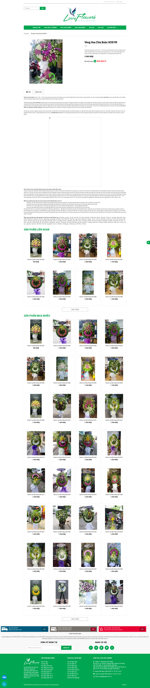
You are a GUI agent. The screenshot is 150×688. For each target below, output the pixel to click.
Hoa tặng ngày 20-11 (47, 678)
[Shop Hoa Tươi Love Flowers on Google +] (111, 647)
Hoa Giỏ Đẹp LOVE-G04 (14, 683)
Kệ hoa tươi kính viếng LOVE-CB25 (36, 569)
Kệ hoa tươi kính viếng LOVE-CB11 (88, 420)
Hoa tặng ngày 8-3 (46, 672)
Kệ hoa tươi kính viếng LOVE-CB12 (114, 420)
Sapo (57, 684)
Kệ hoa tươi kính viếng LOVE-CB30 (62, 606)
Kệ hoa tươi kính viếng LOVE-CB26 (62, 569)
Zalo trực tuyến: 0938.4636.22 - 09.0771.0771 (108, 674)
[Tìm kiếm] (43, 8)
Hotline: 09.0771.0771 (109, 1)
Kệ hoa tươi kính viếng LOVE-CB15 (88, 457)
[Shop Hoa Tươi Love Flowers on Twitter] (95, 647)
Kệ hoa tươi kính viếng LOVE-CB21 (36, 532)
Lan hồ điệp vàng (72, 666)
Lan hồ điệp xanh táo (73, 670)
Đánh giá (38, 92)
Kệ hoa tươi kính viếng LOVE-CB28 (114, 569)
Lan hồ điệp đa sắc (72, 674)
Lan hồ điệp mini (72, 676)
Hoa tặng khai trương (47, 668)
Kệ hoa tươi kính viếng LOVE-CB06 (88, 296)
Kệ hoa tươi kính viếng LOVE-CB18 (62, 494)
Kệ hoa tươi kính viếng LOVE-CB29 (36, 606)
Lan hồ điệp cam (72, 672)
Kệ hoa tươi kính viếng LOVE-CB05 (88, 259)
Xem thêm (75, 309)
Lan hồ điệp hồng (72, 668)
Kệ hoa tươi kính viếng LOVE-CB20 (114, 494)
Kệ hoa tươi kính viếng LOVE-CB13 (36, 457)
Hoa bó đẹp (44, 662)
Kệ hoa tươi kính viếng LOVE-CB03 (62, 259)
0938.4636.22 (101, 61)
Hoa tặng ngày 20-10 (47, 676)
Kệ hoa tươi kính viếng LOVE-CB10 (62, 420)
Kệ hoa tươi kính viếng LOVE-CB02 (36, 296)
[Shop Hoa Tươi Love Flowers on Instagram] (106, 647)
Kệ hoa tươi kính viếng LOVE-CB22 (62, 532)
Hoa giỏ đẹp (44, 664)
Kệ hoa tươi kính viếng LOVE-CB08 (114, 296)
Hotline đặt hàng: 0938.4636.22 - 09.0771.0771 (108, 671)
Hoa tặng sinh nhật (46, 666)
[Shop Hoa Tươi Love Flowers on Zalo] (101, 647)
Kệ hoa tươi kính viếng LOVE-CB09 (36, 420)
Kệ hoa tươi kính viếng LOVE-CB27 (88, 569)
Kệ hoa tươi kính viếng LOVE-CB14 (62, 457)
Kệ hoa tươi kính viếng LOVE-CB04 (62, 296)
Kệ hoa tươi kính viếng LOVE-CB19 (88, 494)
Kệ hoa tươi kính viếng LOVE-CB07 (114, 259)
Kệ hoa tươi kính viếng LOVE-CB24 (114, 532)
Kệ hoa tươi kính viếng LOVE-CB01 (36, 259)
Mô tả (28, 92)
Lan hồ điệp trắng (72, 662)
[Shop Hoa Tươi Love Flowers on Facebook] (90, 647)
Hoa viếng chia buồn (47, 670)
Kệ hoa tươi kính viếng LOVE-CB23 (88, 532)
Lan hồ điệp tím (71, 664)
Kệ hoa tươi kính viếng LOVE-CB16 (114, 457)
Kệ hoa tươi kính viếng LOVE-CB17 (36, 494)
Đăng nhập (119, 1)
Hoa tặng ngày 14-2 (46, 674)
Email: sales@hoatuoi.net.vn (103, 676)
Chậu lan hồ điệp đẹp (73, 678)
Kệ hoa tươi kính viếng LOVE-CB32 (114, 606)
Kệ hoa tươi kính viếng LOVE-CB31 (88, 606)
